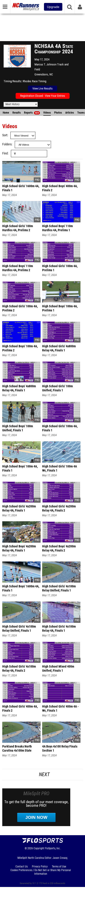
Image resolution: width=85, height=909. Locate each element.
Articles (69, 112)
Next (44, 774)
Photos (58, 112)
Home (6, 112)
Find (5, 153)
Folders (7, 144)
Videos (47, 112)
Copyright (39, 848)
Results (16, 112)
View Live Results (42, 88)
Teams (81, 112)
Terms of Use (59, 866)
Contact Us (21, 866)
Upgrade (53, 7)
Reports (31, 112)
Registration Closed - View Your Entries (42, 95)
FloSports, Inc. (53, 848)
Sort (4, 135)
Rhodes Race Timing (34, 81)
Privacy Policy (40, 866)
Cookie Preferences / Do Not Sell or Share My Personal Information (40, 872)
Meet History (12, 104)
